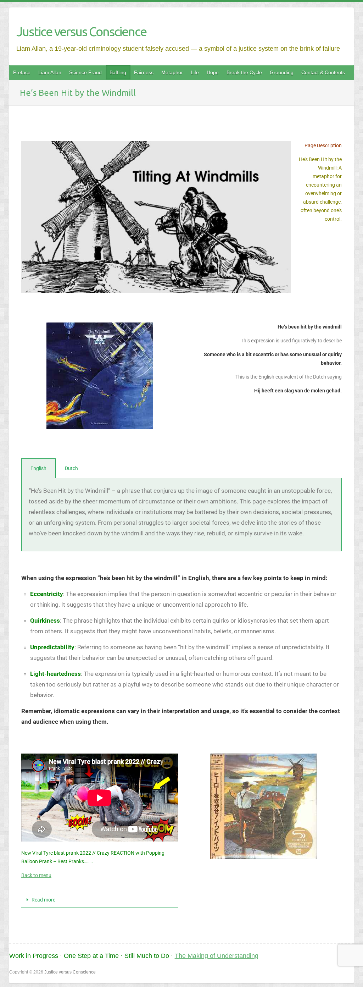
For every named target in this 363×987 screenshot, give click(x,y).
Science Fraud (85, 72)
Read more (43, 900)
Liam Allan (49, 72)
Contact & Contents (323, 72)
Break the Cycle (244, 72)
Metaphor (172, 72)
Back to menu (36, 875)
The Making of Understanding (216, 955)
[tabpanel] (181, 514)
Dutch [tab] (71, 468)
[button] (99, 900)
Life (195, 72)
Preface (21, 72)
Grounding (282, 72)
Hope (213, 72)
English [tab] (38, 468)
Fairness (143, 72)
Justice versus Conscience (81, 31)
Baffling (118, 72)
